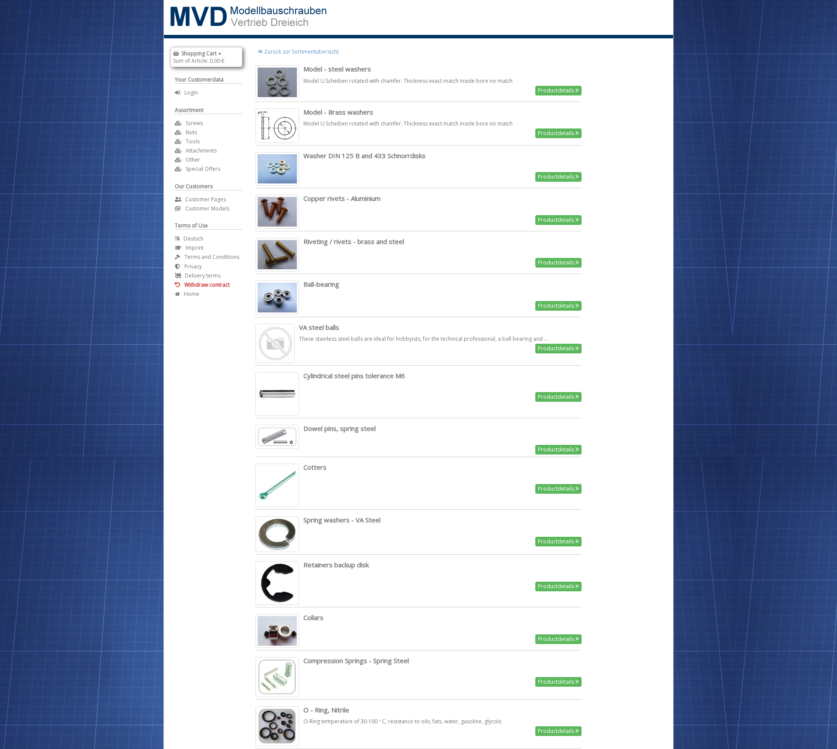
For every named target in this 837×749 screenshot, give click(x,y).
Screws (194, 123)
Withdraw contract (207, 284)
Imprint (195, 247)
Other (193, 159)
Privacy (193, 266)
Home (191, 294)
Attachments (201, 150)
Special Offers (203, 169)
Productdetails (556, 90)
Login (191, 92)
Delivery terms (203, 275)
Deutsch (194, 238)
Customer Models (207, 208)
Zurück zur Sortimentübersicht (301, 51)
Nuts (191, 132)
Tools (193, 141)
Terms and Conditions (211, 257)
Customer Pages (205, 199)
